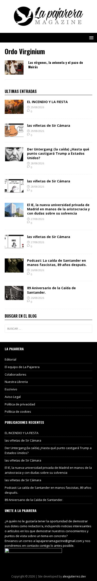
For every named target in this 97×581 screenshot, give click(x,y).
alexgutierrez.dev (74, 576)
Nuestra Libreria (16, 382)
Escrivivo (11, 389)
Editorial (10, 359)
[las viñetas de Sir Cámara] (14, 135)
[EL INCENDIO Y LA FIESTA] (14, 111)
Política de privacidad (20, 404)
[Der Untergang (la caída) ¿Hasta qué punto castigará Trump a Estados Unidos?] (14, 158)
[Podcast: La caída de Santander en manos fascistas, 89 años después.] (14, 269)
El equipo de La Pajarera (22, 367)
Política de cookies (18, 411)
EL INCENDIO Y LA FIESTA (47, 102)
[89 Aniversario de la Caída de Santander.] (14, 297)
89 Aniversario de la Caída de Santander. (51, 290)
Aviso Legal (13, 397)
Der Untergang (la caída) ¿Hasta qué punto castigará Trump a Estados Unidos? (58, 153)
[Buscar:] (48, 329)
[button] (90, 37)
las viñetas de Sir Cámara (48, 125)
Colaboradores (15, 374)
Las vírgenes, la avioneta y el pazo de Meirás (55, 64)
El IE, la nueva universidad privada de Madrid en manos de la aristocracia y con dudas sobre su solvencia (58, 209)
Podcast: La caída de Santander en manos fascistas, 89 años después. (57, 262)
